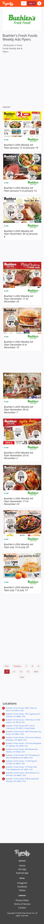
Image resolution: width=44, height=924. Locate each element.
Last (22, 677)
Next (36, 671)
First (7, 666)
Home (22, 865)
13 (28, 671)
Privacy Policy (22, 900)
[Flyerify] (2, 3)
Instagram (22, 882)
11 (14, 671)
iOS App (22, 869)
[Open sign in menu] (39, 3)
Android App (22, 873)
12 (21, 671)
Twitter (22, 890)
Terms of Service (22, 904)
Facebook (22, 886)
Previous (17, 666)
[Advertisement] (22, 691)
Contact (22, 907)
